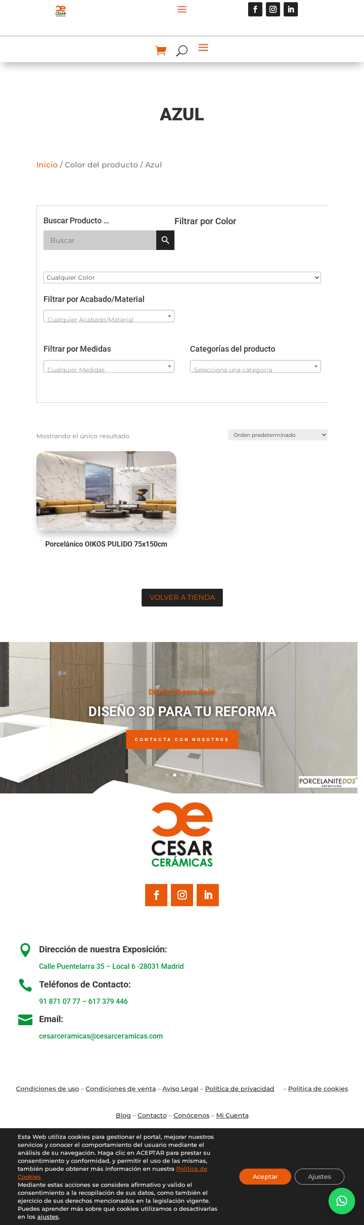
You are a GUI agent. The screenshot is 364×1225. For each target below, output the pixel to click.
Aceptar (265, 1177)
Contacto (152, 1115)
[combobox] (109, 316)
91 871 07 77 (59, 1001)
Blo (123, 1115)
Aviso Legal (180, 1089)
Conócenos (192, 1115)
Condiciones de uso (47, 1089)
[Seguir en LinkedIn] (291, 9)
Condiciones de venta (121, 1089)
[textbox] (109, 319)
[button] (341, 1201)
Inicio (47, 164)
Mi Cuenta (232, 1115)
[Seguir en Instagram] (273, 9)
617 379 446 (108, 1001)
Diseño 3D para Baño (182, 692)
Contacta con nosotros (182, 739)
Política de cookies (318, 1089)
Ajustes (319, 1177)
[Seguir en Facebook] (255, 9)
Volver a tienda (182, 597)
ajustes (48, 1216)
